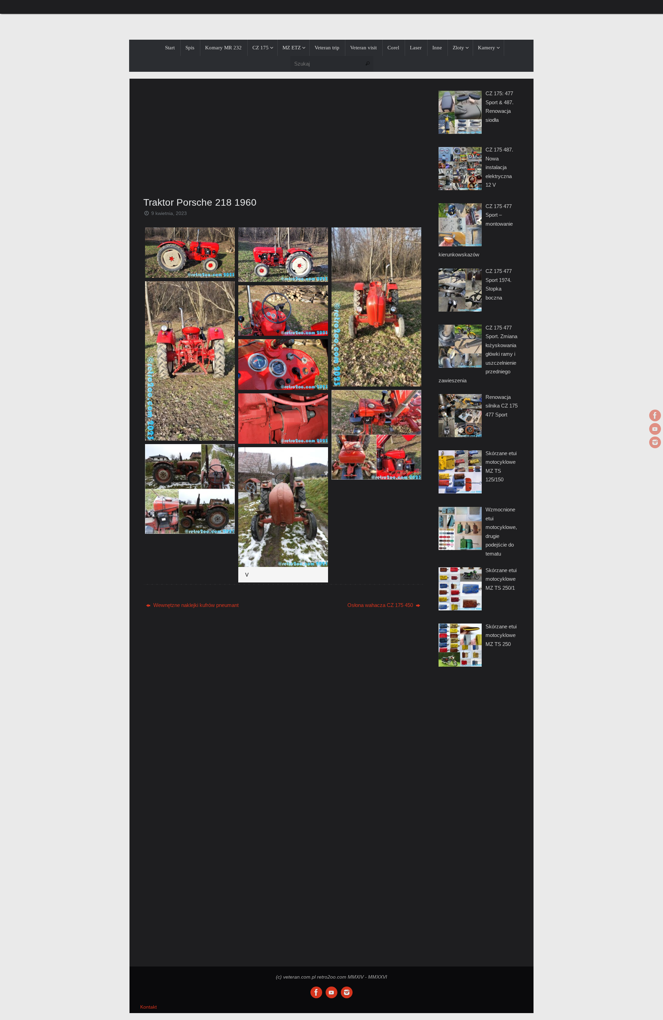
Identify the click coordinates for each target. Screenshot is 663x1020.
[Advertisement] (283, 135)
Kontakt (148, 1007)
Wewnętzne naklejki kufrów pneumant (195, 605)
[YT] (655, 429)
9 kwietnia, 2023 (169, 213)
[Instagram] (655, 442)
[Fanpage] (655, 415)
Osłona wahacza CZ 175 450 (380, 605)
